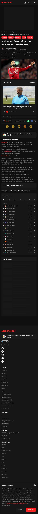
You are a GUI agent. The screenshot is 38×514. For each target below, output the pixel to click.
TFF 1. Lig (3, 373)
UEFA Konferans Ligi (7, 400)
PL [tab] (20, 199)
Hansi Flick (30, 37)
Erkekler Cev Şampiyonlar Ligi (10, 433)
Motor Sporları (6, 451)
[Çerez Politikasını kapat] (34, 485)
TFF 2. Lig (3, 376)
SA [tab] (29, 199)
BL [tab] (34, 199)
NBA (2, 415)
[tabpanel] (19, 228)
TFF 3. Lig (3, 379)
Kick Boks (4, 459)
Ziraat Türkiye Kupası (7, 403)
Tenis (2, 462)
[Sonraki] (33, 112)
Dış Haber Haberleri (17, 32)
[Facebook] (32, 121)
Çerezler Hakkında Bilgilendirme (17, 503)
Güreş (3, 448)
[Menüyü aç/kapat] (28, 2)
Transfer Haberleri (7, 406)
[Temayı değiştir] (34, 2)
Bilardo (3, 468)
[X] (35, 121)
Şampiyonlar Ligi (6, 394)
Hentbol (3, 445)
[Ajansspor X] (2, 351)
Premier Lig (17, 37)
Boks (2, 456)
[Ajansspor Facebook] (2, 348)
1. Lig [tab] (9, 199)
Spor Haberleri (5, 32)
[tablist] (19, 199)
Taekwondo (4, 477)
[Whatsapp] (28, 121)
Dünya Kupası (5, 409)
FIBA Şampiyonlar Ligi (7, 421)
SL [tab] (3, 199)
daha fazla (32, 83)
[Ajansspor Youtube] (2, 361)
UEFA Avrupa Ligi (6, 397)
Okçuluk (3, 474)
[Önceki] (4, 112)
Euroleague (4, 418)
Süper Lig (4, 370)
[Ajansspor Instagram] (2, 355)
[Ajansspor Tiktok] (2, 358)
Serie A (3, 391)
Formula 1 (4, 471)
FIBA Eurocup (5, 424)
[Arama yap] (25, 2)
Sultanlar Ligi (5, 439)
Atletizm (3, 454)
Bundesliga (4, 382)
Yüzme (3, 465)
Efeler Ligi (4, 436)
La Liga (24, 37)
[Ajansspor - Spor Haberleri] (6, 2)
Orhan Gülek (12, 48)
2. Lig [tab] (15, 199)
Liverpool (11, 37)
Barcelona (4, 37)
